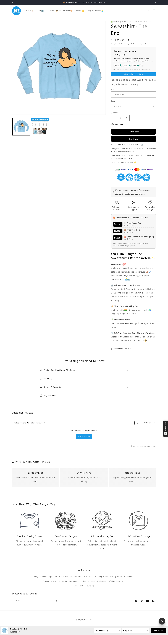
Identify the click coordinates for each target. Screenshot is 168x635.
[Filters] (137, 423)
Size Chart (88, 576)
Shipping (126, 44)
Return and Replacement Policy (68, 576)
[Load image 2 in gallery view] (40, 126)
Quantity (114, 113)
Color (113, 101)
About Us (63, 581)
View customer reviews (133, 74)
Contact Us (73, 581)
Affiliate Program (116, 581)
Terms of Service (49, 581)
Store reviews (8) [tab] (38, 423)
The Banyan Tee (86, 620)
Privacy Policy (116, 576)
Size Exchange (46, 576)
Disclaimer (128, 576)
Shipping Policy (101, 576)
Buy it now (134, 139)
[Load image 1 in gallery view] (21, 126)
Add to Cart (158, 630)
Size (112, 89)
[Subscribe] (56, 601)
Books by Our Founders (84, 586)
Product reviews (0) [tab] (21, 423)
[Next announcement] (155, 2)
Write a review (84, 436)
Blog (36, 576)
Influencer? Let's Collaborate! (93, 581)
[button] (31, 10)
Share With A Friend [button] (122, 349)
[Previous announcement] (13, 2)
